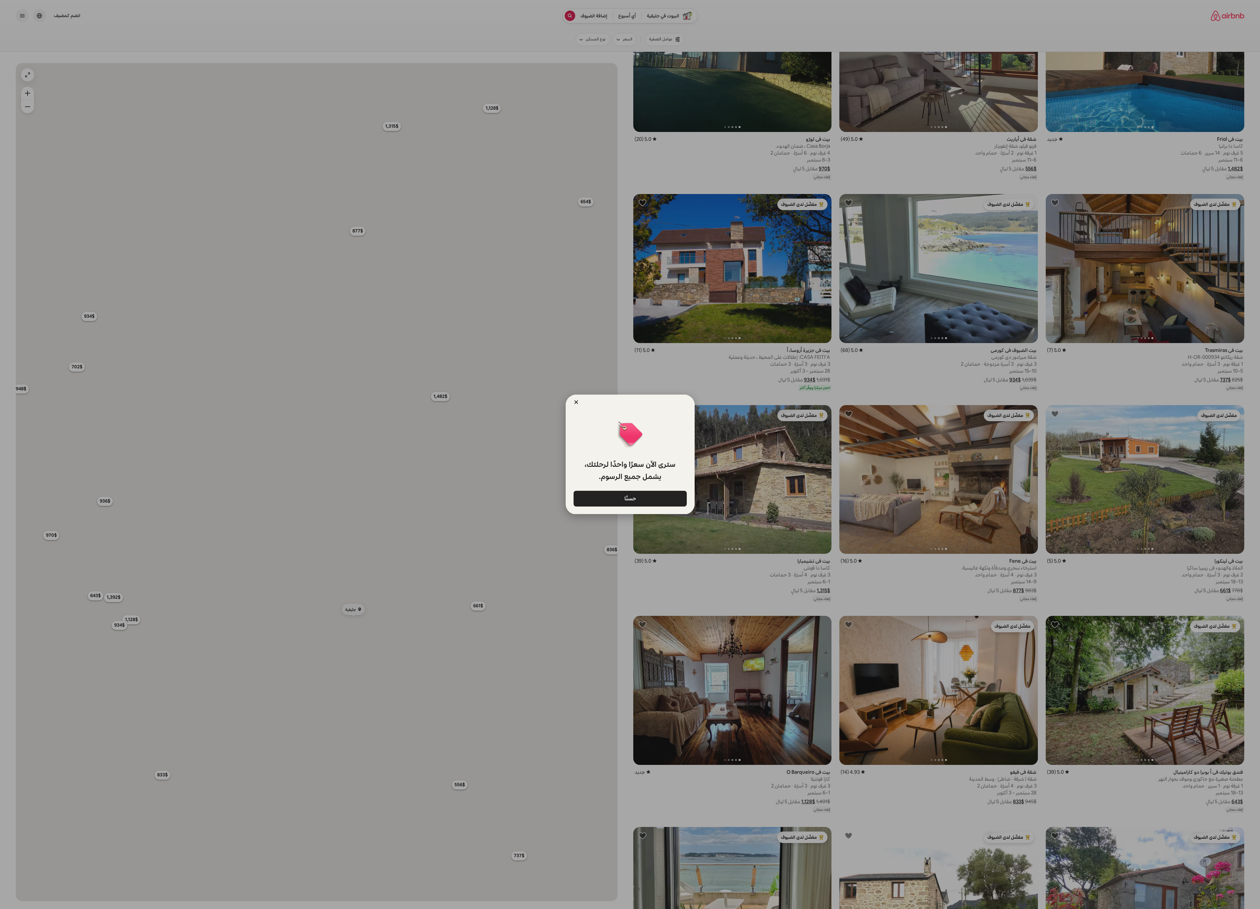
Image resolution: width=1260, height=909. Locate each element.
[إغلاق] (576, 402)
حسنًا (630, 498)
